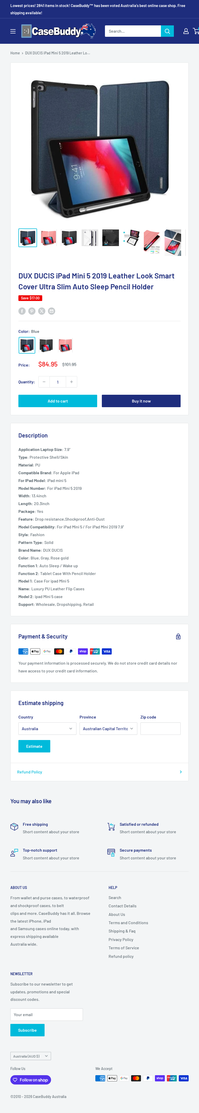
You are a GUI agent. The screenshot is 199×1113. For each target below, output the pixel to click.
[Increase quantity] (71, 381)
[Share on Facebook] (22, 311)
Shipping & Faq (122, 930)
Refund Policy (29, 771)
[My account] (186, 31)
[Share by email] (51, 311)
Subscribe (27, 1030)
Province (88, 716)
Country (25, 716)
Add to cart (58, 400)
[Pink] (65, 345)
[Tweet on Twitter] (41, 311)
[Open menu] (13, 31)
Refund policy (121, 956)
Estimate (34, 746)
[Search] (167, 31)
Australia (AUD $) (26, 1056)
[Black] (46, 345)
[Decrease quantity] (44, 381)
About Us (117, 914)
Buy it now (141, 400)
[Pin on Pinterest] (31, 311)
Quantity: (26, 381)
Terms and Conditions (128, 922)
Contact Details (123, 905)
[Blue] (27, 345)
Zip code (148, 716)
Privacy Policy (121, 939)
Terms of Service (124, 947)
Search (115, 897)
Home (15, 53)
